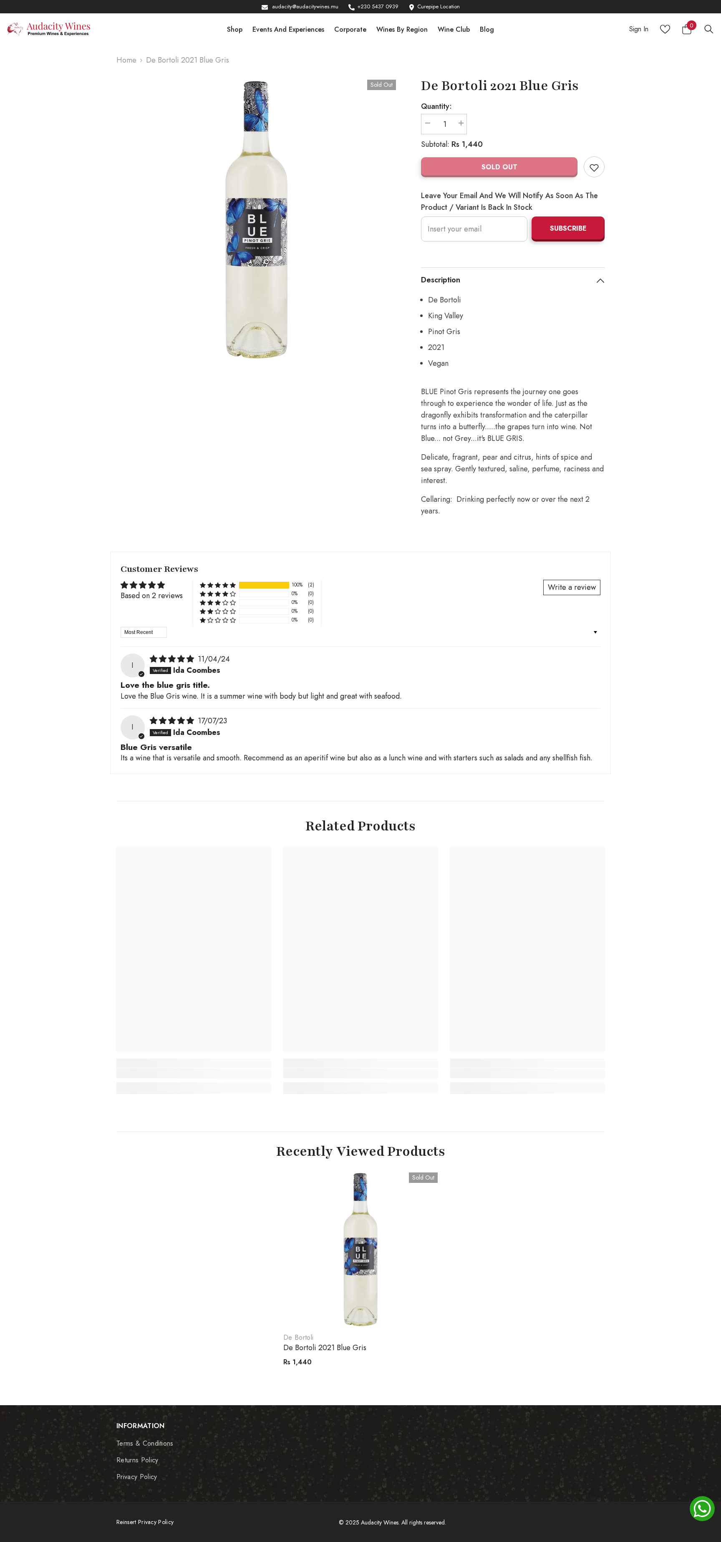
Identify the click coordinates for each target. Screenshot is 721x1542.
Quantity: (436, 106)
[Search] (708, 29)
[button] (218, 585)
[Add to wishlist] (594, 166)
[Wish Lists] (665, 29)
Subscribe (568, 228)
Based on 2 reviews (152, 595)
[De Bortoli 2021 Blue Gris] (360, 1249)
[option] (256, 220)
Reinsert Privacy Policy (145, 1522)
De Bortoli (298, 1337)
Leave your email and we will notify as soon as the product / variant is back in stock (509, 201)
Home (126, 60)
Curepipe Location (438, 6)
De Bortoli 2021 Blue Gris (324, 1348)
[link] (193, 1073)
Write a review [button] (572, 587)
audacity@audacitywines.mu (305, 6)
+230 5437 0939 (377, 6)
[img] (173, 659)
